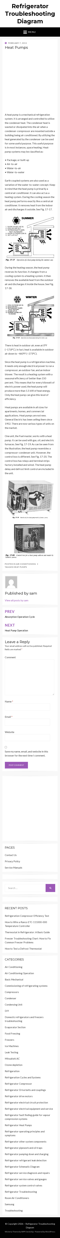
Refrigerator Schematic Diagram (22, 1166)
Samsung (9, 1204)
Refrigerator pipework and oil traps (23, 1147)
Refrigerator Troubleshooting (21, 1191)
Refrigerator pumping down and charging (26, 1154)
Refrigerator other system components (25, 1141)
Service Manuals (13, 867)
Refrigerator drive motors (19, 1096)
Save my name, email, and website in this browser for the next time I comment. (26, 753)
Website (9, 731)
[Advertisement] (30, 82)
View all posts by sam (16, 600)
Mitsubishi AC (12, 1058)
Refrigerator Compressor (18, 1083)
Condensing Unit (13, 1004)
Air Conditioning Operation (19, 973)
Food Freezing (12, 1033)
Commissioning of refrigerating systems (26, 985)
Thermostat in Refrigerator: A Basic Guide (27, 932)
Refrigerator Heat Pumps (18, 1125)
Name (9, 701)
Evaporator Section (15, 1027)
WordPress (50, 1231)
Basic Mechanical (14, 979)
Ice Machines (12, 1046)
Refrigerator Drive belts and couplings (25, 1089)
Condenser (10, 998)
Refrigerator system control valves (23, 1185)
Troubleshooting (14, 1210)
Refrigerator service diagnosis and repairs (27, 1172)
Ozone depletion (13, 1064)
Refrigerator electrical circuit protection (26, 1102)
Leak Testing (11, 1052)
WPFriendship (27, 1231)
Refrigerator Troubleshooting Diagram (30, 14)
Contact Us (11, 855)
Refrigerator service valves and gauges (26, 1179)
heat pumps (20, 567)
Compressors (12, 992)
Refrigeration (12, 1071)
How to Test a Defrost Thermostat (23, 948)
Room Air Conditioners (17, 1198)
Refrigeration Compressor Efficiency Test (27, 915)
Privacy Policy (12, 861)
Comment (10, 657)
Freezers (9, 1039)
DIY (7, 1010)
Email (8, 716)
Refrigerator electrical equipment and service (29, 1108)
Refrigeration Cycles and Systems (23, 1077)
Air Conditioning (26, 564)
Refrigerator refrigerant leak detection (26, 1160)
